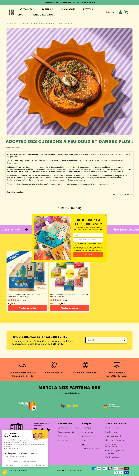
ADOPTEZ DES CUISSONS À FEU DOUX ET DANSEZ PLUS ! (47, 23)
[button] (26, 9)
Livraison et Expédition (115, 440)
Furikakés (62, 436)
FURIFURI (60, 184)
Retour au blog (71, 207)
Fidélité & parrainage (91, 448)
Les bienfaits (87, 432)
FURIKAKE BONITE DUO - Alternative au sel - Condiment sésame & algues (24, 296)
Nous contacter (112, 428)
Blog (83, 444)
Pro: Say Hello (111, 432)
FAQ (83, 440)
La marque (86, 428)
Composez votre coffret (68, 428)
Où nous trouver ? (113, 436)
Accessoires (63, 440)
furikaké (13, 180)
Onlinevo (24, 470)
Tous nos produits (66, 432)
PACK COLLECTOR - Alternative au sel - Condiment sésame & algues (69, 296)
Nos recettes (87, 436)
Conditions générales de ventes (114, 451)
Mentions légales (112, 457)
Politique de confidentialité (111, 445)
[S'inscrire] (124, 340)
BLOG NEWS (12, 23)
